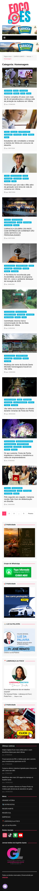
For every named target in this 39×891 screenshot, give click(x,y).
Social (22, 93)
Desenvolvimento (17, 219)
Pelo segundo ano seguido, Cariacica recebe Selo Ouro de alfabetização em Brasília (19, 499)
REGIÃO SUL (6, 813)
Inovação (25, 268)
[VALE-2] (19, 542)
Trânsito (7, 405)
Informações (8, 93)
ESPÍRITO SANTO (24, 132)
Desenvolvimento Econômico (24, 441)
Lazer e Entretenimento (20, 402)
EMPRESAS (6, 817)
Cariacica (7, 219)
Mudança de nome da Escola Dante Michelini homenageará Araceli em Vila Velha (18, 367)
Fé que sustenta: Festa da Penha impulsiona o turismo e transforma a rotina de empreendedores (18, 455)
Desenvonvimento (16, 175)
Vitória (28, 93)
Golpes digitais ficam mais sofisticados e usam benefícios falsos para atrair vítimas (17, 751)
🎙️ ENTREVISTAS (8, 804)
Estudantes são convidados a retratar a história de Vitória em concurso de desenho (19, 143)
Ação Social (8, 90)
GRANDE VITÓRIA (8, 800)
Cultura (7, 132)
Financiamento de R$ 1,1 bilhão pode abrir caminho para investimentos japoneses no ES (19, 760)
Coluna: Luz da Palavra (11, 652)
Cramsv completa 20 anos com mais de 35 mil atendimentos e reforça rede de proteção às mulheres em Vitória (19, 99)
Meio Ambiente (9, 317)
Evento (16, 90)
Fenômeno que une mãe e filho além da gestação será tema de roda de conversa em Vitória (19, 187)
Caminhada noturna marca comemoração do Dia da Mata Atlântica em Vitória (16, 323)
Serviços (7, 181)
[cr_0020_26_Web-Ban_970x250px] (19, 29)
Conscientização (9, 311)
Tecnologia (15, 271)
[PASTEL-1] (19, 723)
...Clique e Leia (17, 696)
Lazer (24, 134)
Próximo (30, 513)
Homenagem (23, 90)
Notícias (16, 93)
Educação (14, 132)
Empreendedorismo (10, 444)
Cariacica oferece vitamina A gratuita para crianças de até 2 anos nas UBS (19, 769)
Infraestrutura (26, 447)
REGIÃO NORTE (7, 808)
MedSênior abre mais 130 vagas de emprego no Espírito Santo (17, 778)
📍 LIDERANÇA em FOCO (14, 661)
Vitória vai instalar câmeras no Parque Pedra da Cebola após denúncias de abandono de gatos (17, 788)
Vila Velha (7, 361)
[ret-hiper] (19, 602)
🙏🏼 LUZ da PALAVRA (12, 624)
